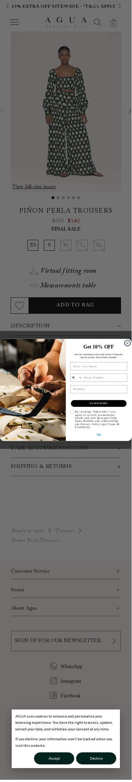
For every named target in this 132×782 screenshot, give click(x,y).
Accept (54, 758)
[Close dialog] (127, 343)
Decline (96, 758)
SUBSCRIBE (99, 403)
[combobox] (76, 377)
